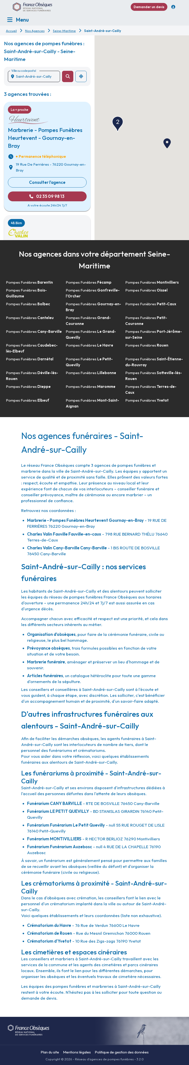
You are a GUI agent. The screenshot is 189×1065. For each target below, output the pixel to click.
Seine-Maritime (64, 31)
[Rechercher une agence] (67, 76)
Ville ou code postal (23, 71)
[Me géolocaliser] (81, 76)
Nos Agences (35, 31)
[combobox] (36, 76)
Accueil (11, 31)
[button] (167, 143)
